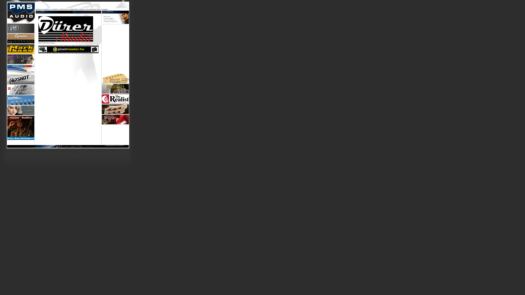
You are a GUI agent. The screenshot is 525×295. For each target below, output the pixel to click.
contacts (55, 9)
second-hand (91, 9)
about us (39, 9)
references (64, 9)
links (99, 9)
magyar (105, 9)
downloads (74, 9)
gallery (82, 9)
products (47, 9)
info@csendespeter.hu (110, 21)
